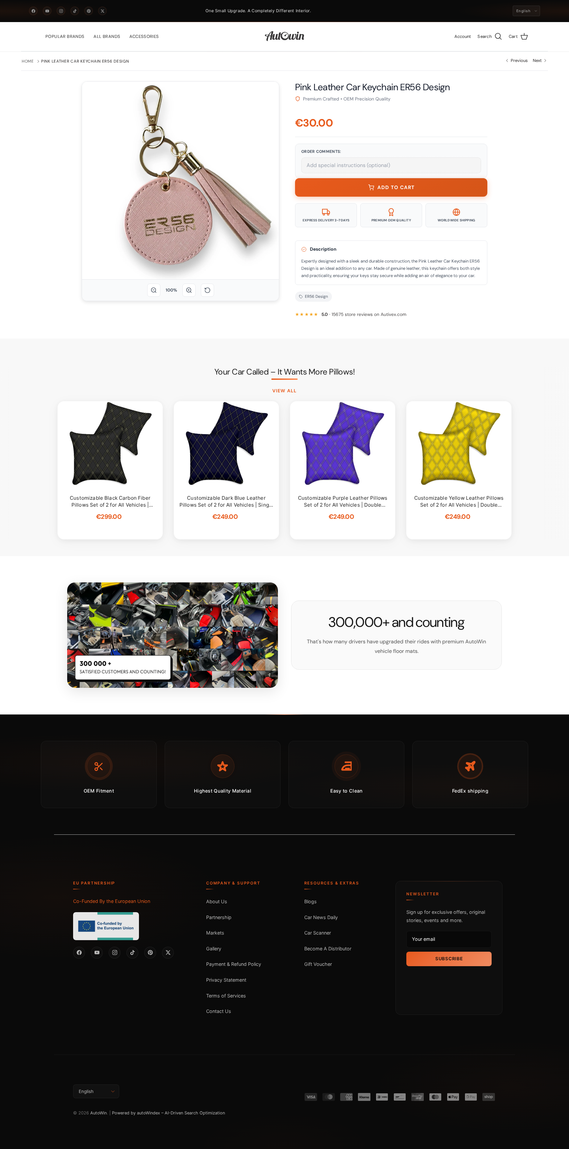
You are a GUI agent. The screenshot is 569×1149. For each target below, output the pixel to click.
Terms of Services (226, 995)
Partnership (218, 917)
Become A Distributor (327, 948)
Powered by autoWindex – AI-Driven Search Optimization (168, 1112)
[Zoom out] (153, 290)
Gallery (213, 948)
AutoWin (98, 1112)
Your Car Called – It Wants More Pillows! (284, 372)
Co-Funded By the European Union (111, 901)
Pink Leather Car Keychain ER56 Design (85, 61)
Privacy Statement (226, 980)
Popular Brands (64, 36)
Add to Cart (396, 187)
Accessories (144, 36)
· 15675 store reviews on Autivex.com (363, 314)
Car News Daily (321, 917)
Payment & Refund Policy (233, 964)
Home (28, 61)
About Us (216, 901)
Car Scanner (317, 933)
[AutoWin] (284, 36)
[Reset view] (207, 290)
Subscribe (449, 958)
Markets (215, 933)
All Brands (107, 36)
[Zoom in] (189, 290)
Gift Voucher (318, 964)
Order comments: (321, 151)
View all (284, 390)
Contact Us (218, 1011)
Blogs (310, 901)
